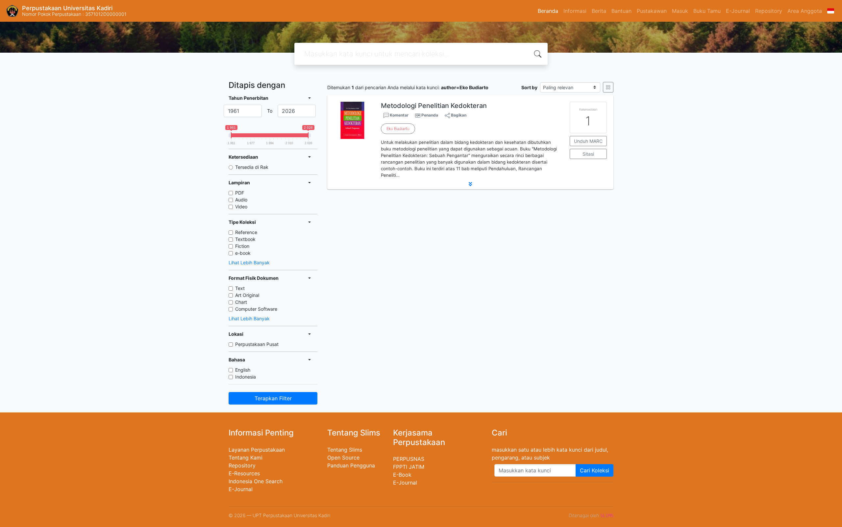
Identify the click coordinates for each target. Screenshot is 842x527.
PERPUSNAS (408, 459)
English (242, 370)
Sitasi (588, 154)
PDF (239, 193)
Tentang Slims (344, 449)
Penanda (429, 115)
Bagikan (458, 115)
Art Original (247, 295)
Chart (241, 302)
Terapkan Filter (273, 398)
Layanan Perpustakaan (257, 449)
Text (240, 288)
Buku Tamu (707, 11)
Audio (241, 199)
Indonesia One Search (256, 481)
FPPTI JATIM (408, 466)
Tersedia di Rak (251, 167)
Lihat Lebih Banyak (249, 262)
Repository (768, 11)
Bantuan (621, 11)
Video (241, 206)
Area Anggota (804, 11)
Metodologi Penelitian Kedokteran (434, 106)
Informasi (574, 11)
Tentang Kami (245, 457)
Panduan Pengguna (351, 465)
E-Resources (244, 473)
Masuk (680, 11)
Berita (599, 11)
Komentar (399, 115)
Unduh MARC (588, 141)
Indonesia (245, 377)
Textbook (245, 239)
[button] (470, 184)
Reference (246, 232)
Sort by (529, 87)
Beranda (548, 11)
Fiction (242, 246)
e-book (243, 253)
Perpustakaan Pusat (257, 344)
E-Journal (738, 11)
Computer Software (256, 309)
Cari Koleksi (594, 470)
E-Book (402, 474)
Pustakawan (652, 11)
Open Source (343, 457)
